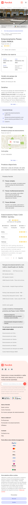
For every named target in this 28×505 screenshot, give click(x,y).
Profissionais (5, 420)
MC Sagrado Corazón (8, 277)
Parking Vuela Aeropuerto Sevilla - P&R (12, 292)
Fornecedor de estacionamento (10, 423)
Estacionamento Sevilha (15, 33)
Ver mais (13, 104)
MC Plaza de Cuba (18, 271)
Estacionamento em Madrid (9, 345)
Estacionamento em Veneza (9, 339)
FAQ (2, 436)
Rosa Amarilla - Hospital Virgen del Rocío (12, 286)
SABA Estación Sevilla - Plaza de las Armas (13, 280)
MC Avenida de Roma (8, 274)
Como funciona (5, 410)
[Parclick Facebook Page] (8, 369)
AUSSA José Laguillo (7, 305)
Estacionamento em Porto (9, 333)
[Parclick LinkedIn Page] (5, 369)
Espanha (7, 33)
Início (2, 33)
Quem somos (5, 407)
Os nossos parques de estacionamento (12, 412)
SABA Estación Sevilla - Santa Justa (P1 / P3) (13, 298)
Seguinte (20, 258)
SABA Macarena (6, 271)
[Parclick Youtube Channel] (12, 369)
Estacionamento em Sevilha (9, 342)
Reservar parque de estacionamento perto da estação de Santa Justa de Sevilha (13, 316)
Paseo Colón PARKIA (7, 34)
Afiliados (3, 425)
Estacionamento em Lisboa (9, 336)
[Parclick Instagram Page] (2, 369)
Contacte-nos (5, 433)
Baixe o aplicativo (21, 26)
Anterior (7, 258)
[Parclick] (6, 2)
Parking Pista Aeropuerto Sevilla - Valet (12, 295)
